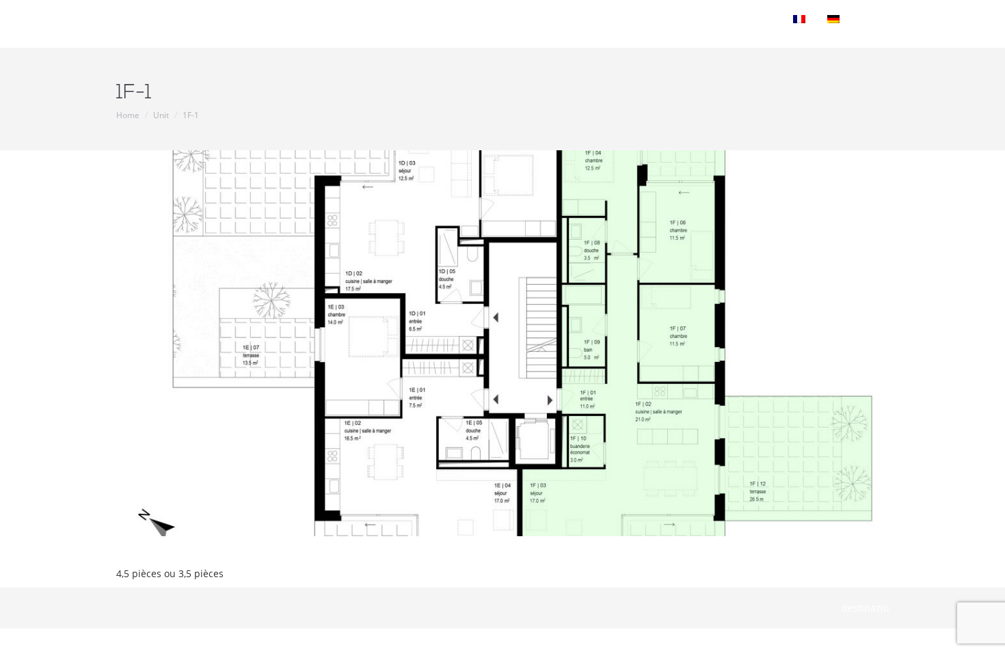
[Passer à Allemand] (837, 20)
